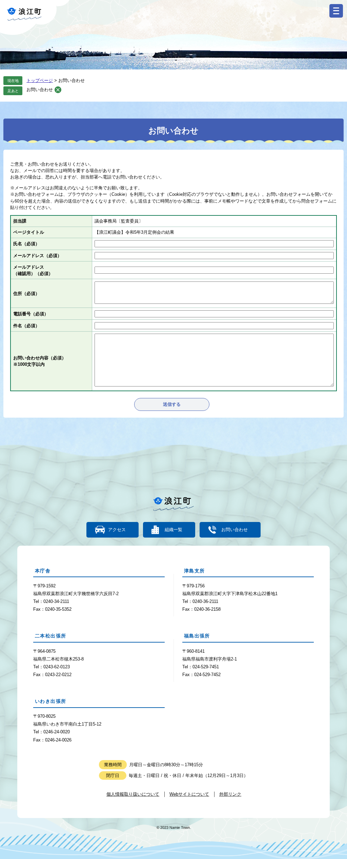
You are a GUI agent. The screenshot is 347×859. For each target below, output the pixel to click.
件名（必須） (26, 325)
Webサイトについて (189, 794)
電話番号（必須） (30, 313)
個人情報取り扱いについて (132, 794)
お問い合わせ (39, 89)
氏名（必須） (26, 243)
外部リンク (230, 794)
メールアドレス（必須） (37, 255)
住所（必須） (26, 293)
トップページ (39, 80)
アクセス (117, 529)
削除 (58, 89)
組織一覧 (173, 529)
